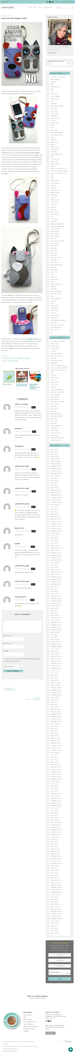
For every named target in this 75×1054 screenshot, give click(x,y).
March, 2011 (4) (54, 849)
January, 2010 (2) (55, 882)
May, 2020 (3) (54, 610)
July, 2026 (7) (54, 449)
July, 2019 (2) (54, 634)
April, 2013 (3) (54, 791)
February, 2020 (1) (55, 617)
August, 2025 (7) (55, 475)
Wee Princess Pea (55, 327)
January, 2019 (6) (55, 641)
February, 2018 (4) (55, 656)
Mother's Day (54, 245)
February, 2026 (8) (55, 461)
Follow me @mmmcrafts (37, 998)
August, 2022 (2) (55, 562)
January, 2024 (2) (55, 521)
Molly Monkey (54, 243)
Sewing (20, 358)
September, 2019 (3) (56, 629)
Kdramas (53, 207)
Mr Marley (53, 248)
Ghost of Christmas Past (58, 168)
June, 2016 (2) (54, 702)
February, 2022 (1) (55, 572)
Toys (51, 303)
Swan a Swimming (55, 298)
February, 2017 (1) (55, 682)
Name (7, 635)
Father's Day (54, 149)
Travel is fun (54, 305)
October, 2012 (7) (55, 803)
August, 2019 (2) (55, 632)
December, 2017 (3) (55, 661)
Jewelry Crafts (55, 199)
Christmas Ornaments (57, 106)
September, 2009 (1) (56, 892)
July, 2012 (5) (54, 810)
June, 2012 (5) (54, 812)
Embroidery (54, 142)
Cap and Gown (54, 98)
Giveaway (53, 185)
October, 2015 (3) (55, 718)
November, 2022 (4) (56, 555)
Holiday (52, 197)
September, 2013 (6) (56, 779)
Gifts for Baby (54, 180)
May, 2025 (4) (54, 483)
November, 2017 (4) (56, 663)
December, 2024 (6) (56, 495)
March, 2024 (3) (55, 516)
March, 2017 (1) (54, 680)
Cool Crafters (55, 118)
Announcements (55, 79)
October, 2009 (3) (55, 889)
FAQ (24, 1017)
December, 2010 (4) (55, 856)
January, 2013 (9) (55, 796)
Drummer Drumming (56, 132)
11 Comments (5, 355)
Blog (52, 91)
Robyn (17, 544)
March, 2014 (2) (54, 764)
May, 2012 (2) (53, 815)
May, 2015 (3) (53, 731)
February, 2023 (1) (55, 548)
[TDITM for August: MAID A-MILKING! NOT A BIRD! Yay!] (55, 1005)
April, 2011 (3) (54, 846)
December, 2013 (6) (55, 771)
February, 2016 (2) (55, 709)
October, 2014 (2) (55, 747)
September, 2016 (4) (56, 694)
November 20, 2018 (34, 390)
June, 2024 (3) (54, 509)
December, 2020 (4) (56, 598)
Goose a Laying (55, 190)
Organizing (53, 260)
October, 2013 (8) (55, 776)
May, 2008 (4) (54, 928)
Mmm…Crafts (7, 384)
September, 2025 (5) (56, 473)
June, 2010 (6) (54, 870)
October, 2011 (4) (55, 832)
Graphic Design (55, 192)
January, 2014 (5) (55, 769)
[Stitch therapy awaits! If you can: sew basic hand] (31, 1005)
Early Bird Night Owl (57, 134)
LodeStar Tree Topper (57, 226)
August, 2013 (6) (55, 781)
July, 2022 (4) (54, 564)
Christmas (53, 103)
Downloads (54, 130)
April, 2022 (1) (54, 567)
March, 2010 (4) (54, 877)
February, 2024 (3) (55, 519)
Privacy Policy (13, 1051)
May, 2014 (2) (54, 759)
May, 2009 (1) (54, 901)
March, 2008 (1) (54, 933)
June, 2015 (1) (54, 728)
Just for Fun (54, 202)
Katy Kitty (53, 204)
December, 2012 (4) (55, 798)
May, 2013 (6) (53, 788)
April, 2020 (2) (54, 613)
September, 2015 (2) (56, 721)
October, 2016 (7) (55, 692)
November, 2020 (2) (56, 601)
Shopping (53, 286)
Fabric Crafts (54, 147)
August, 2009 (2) (55, 894)
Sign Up (50, 1033)
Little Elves (54, 219)
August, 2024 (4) (55, 504)
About (57, 2)
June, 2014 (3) (54, 757)
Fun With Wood (55, 163)
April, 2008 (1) (54, 930)
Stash (52, 296)
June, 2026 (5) (54, 451)
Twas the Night (55, 315)
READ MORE (52, 52)
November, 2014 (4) (56, 745)
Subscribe (70, 2)
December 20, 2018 (21, 388)
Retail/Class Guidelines (30, 1026)
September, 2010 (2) (56, 863)
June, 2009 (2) (54, 899)
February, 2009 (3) (55, 909)
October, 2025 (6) (55, 471)
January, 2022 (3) (55, 574)
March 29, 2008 (7, 385)
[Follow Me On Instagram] (48, 1)
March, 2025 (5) (54, 487)
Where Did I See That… (56, 61)
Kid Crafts (53, 209)
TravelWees (54, 308)
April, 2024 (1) (54, 514)
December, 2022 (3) (55, 552)
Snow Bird (53, 289)
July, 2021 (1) (54, 586)
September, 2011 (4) (56, 834)
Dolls (52, 127)
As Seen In (53, 82)
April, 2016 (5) (54, 706)
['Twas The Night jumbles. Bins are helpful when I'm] (7, 1005)
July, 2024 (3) (54, 507)
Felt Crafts (9, 358)
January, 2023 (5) (55, 550)
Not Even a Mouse (55, 257)
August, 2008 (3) (55, 921)
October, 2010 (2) (55, 861)
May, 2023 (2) (54, 540)
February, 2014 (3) (55, 767)
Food (52, 156)
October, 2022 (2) (55, 557)
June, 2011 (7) (54, 841)
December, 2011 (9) (55, 827)
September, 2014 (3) (56, 750)
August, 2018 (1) (55, 649)
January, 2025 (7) (55, 492)
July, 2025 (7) (54, 478)
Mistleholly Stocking (57, 240)
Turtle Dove (54, 310)
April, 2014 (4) (54, 762)
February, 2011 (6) (55, 851)
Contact (63, 2)
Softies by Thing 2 (55, 293)
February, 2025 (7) (55, 490)
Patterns (53, 267)
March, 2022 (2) (54, 569)
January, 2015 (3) (55, 740)
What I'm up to (55, 329)
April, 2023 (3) (54, 543)
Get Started (27, 1015)
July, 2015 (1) (54, 726)
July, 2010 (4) (54, 868)
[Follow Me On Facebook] (50, 1)
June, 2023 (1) (54, 538)
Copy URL (15, 361)
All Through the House (57, 77)
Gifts (15, 358)
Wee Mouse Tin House (56, 325)
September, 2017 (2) (56, 668)
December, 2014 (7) (55, 743)
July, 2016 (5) (54, 699)
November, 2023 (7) (56, 526)
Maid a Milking (54, 231)
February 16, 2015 (6, 15)
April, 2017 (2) (54, 678)
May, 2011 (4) (53, 844)
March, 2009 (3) (55, 906)
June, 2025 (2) (54, 480)
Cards (52, 101)
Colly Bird (53, 110)
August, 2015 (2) (55, 723)
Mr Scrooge (54, 250)
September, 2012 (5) (56, 805)
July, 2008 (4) (54, 923)
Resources (53, 277)
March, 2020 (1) (54, 615)
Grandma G (19, 446)
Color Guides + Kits (29, 1022)
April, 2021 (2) (54, 591)
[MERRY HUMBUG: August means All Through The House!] (43, 1005)
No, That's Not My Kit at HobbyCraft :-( (21, 386)
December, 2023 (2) (55, 523)
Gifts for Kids (54, 183)
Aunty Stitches (21, 404)
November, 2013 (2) (55, 774)
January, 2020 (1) (55, 620)
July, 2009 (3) (54, 897)
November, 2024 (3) (56, 497)
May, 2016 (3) (53, 704)
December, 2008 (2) (56, 911)
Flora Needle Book (56, 154)
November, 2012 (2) (55, 800)
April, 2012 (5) (54, 817)
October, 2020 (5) (55, 603)
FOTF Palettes (54, 159)
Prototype (53, 272)
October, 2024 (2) (55, 499)
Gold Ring (53, 187)
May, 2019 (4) (54, 637)
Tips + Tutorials (28, 1024)
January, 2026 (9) (55, 463)
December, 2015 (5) (55, 714)
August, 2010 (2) (55, 865)
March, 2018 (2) (54, 653)
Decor (52, 125)
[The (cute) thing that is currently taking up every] (68, 1005)
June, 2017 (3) (54, 675)
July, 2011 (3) (54, 839)
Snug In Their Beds (56, 291)
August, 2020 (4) (55, 605)
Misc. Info (53, 238)
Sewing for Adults (56, 284)
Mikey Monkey (54, 236)
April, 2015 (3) (54, 733)
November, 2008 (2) (56, 914)
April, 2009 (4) (54, 904)
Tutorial (53, 313)
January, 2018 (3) (55, 658)
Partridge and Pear (56, 264)
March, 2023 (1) (54, 545)
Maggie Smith (20, 597)
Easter (52, 137)
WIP (51, 332)
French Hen (53, 161)
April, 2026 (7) (54, 456)
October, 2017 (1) (55, 666)
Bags (51, 84)
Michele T (19, 428)
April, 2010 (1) (54, 875)
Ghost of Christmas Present (59, 171)
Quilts (52, 274)
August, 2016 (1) (55, 697)
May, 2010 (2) (54, 873)
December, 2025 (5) (55, 466)
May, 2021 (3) (53, 588)
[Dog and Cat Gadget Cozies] (7, 361)
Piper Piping (54, 269)
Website (6, 651)
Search (70, 63)
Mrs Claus (53, 252)
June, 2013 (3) (54, 786)
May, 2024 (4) (54, 511)
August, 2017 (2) (55, 670)
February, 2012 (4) (55, 822)
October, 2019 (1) (55, 627)
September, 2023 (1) (56, 531)
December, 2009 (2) (56, 885)
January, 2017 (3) (55, 685)
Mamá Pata (19, 528)
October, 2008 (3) (55, 916)
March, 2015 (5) (54, 735)
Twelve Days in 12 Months (58, 320)
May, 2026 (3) (54, 454)
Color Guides (54, 113)
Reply (33, 407)
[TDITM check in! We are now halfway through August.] (19, 1005)
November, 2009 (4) (56, 887)
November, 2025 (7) (56, 468)
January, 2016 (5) (55, 711)
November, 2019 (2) (55, 625)
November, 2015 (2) (55, 716)
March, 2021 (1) (54, 593)
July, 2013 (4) (54, 783)
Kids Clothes (54, 212)
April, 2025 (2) (54, 485)
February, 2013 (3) (55, 793)
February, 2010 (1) (55, 880)
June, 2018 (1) (54, 651)
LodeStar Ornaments (57, 224)
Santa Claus (54, 279)
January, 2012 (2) (55, 824)
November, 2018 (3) (56, 646)
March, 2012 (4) (54, 820)
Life (51, 216)
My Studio (53, 255)
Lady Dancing (54, 214)
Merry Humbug (54, 233)
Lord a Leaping (55, 228)
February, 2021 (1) (55, 596)
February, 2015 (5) (55, 738)
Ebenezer (53, 139)
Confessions (54, 115)
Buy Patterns (27, 1019)
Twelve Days (54, 317)
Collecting (53, 108)
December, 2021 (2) (55, 576)
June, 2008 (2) (54, 926)
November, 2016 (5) (55, 690)
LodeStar (53, 221)
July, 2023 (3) (54, 536)
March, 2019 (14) (55, 639)
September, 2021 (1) (56, 584)
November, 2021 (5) (55, 579)
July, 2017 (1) (54, 673)
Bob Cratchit (54, 94)
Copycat (53, 120)
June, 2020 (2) (54, 608)
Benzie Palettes (55, 86)
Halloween (53, 195)
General (53, 166)
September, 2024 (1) (56, 502)
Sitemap (5, 1051)
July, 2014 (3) (54, 755)
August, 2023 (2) (55, 533)
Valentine (26, 358)
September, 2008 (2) (56, 918)
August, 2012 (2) (55, 808)
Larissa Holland (22, 466)
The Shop (53, 301)
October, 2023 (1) (55, 528)
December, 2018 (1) (55, 644)
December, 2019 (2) (55, 622)
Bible (52, 89)
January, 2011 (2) (55, 853)
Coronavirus (54, 122)
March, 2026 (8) (55, 458)
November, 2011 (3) (55, 829)
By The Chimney (55, 96)
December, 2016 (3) (55, 687)
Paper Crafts (54, 262)
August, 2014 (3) (55, 752)
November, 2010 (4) (56, 858)
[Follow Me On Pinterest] (53, 1)
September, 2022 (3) (56, 560)
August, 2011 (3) (55, 836)
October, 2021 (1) (55, 581)
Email (7, 643)
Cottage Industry (29, 1029)
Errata (52, 144)
